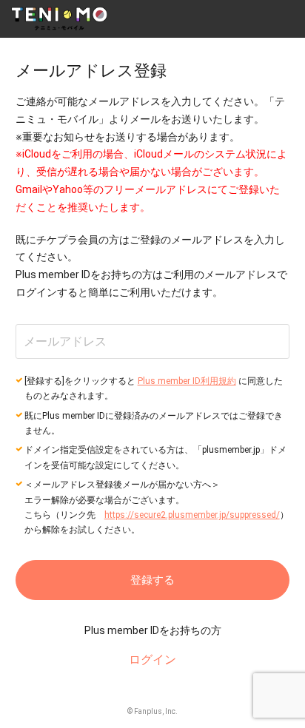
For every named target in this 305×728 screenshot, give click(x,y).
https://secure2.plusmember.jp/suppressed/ (192, 515)
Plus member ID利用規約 (187, 381)
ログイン (152, 660)
